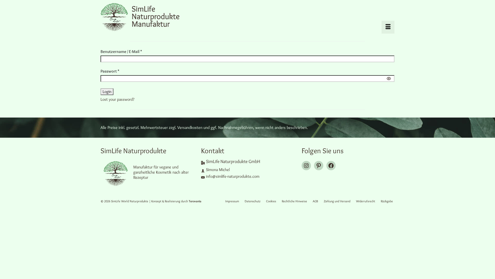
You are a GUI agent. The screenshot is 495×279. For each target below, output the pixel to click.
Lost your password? (117, 99)
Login (107, 91)
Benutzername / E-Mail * (121, 51)
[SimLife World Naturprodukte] (147, 17)
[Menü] (388, 27)
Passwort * (110, 71)
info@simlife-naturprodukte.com (232, 176)
